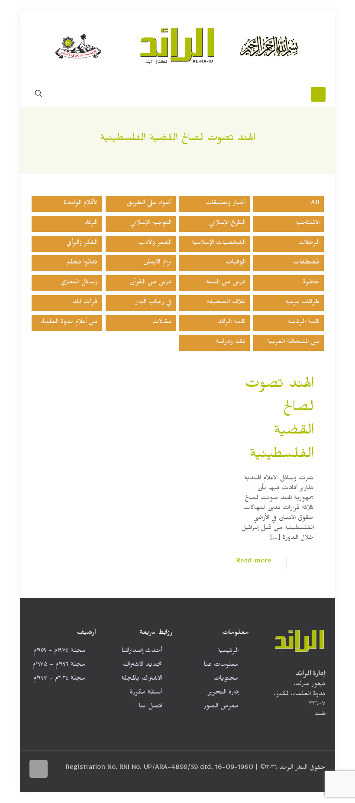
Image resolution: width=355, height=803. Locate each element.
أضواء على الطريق (149, 204)
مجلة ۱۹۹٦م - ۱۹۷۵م (58, 666)
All (315, 204)
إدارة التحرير (223, 693)
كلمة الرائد (231, 323)
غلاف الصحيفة (226, 303)
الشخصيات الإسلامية (218, 244)
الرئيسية (228, 652)
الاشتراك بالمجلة (141, 679)
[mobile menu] (318, 94)
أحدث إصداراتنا (142, 652)
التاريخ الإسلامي (227, 224)
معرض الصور (221, 707)
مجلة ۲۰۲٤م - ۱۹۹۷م (59, 679)
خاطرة (311, 283)
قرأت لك (84, 303)
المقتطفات (306, 263)
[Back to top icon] (38, 769)
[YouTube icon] (59, 778)
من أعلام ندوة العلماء (68, 323)
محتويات (226, 679)
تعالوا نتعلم (81, 263)
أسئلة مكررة (146, 693)
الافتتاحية (307, 224)
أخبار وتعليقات (225, 204)
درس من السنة (225, 283)
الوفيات (235, 263)
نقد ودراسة (230, 343)
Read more (253, 562)
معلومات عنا (221, 666)
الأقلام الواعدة (80, 204)
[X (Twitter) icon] (68, 778)
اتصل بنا (150, 707)
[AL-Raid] (177, 46)
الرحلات (309, 244)
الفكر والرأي (81, 244)
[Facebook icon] (77, 778)
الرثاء (90, 224)
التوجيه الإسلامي (150, 224)
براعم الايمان (157, 263)
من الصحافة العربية (293, 343)
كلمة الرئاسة (303, 323)
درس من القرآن (150, 283)
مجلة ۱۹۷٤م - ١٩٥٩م (59, 652)
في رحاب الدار (153, 303)
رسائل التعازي (79, 283)
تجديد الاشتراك (142, 666)
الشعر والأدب (154, 244)
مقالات (161, 323)
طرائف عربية (302, 303)
